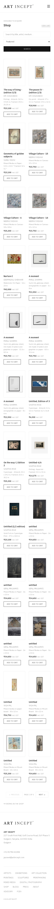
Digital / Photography (31, 882)
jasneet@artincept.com (14, 857)
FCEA (19, 891)
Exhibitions (21, 873)
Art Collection (39, 873)
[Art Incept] (19, 6)
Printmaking (39, 877)
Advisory (8, 891)
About (36, 887)
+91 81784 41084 (12, 852)
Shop (6, 887)
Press (26, 887)
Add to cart (12, 114)
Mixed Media (10, 882)
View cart (46, 26)
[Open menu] (48, 6)
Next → (42, 795)
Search (27, 49)
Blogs (16, 887)
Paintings (9, 877)
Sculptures (23, 877)
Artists (7, 873)
